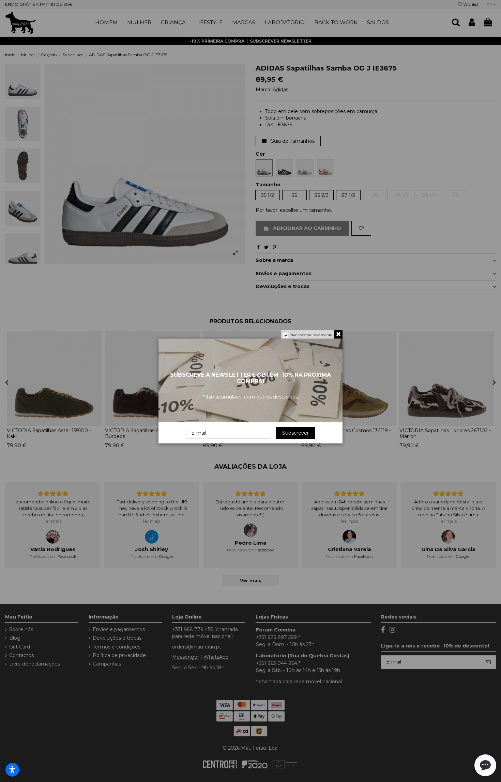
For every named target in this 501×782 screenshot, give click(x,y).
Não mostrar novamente (311, 335)
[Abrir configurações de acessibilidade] (12, 770)
